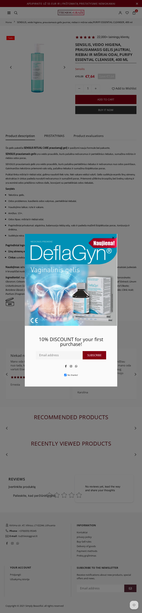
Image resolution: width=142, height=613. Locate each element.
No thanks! (72, 375)
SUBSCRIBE (94, 355)
